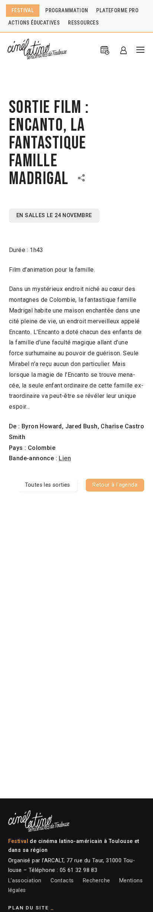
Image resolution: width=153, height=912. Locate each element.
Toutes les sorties (47, 485)
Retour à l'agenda (114, 485)
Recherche (96, 880)
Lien (65, 458)
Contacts (62, 880)
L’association (25, 880)
